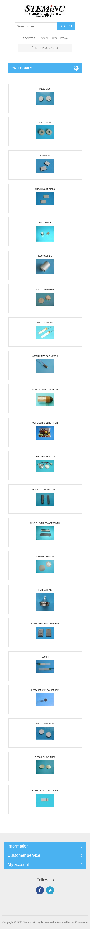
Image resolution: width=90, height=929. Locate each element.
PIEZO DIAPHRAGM (45, 557)
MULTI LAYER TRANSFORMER (45, 490)
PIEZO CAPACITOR (45, 724)
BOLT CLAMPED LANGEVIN (45, 390)
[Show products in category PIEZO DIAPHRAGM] (45, 568)
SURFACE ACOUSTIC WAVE (45, 791)
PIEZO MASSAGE (45, 590)
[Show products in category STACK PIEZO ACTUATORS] (45, 368)
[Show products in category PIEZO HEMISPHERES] (45, 769)
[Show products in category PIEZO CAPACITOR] (45, 735)
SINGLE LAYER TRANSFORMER (45, 523)
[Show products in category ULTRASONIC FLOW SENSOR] (45, 702)
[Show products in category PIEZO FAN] (45, 669)
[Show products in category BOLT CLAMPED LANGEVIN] (45, 401)
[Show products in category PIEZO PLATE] (45, 167)
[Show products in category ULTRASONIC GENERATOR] (45, 435)
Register (29, 38)
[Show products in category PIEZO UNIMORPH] (45, 301)
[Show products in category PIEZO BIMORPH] (45, 334)
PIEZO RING (45, 122)
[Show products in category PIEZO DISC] (45, 101)
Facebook (40, 890)
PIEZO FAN (45, 657)
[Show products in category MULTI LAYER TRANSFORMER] (45, 502)
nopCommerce (79, 922)
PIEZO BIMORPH (45, 323)
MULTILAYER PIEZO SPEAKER (45, 623)
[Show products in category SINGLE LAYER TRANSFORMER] (45, 535)
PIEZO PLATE (45, 156)
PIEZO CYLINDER (45, 256)
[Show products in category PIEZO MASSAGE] (45, 602)
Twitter (50, 890)
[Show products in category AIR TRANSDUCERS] (45, 468)
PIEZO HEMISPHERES (45, 757)
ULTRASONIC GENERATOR (45, 423)
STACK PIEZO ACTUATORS (45, 356)
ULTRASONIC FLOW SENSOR (45, 690)
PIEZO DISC (45, 89)
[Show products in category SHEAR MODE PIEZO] (45, 201)
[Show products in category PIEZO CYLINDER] (45, 268)
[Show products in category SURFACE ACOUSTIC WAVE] (45, 802)
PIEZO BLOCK (45, 223)
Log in (44, 38)
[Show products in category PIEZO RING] (45, 134)
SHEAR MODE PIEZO (45, 189)
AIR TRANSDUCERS (45, 456)
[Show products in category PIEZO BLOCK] (45, 234)
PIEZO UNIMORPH (45, 289)
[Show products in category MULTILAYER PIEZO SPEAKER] (45, 635)
